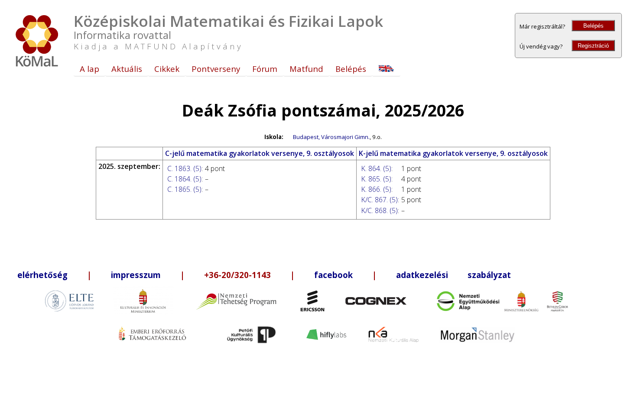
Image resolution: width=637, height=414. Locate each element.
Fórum (264, 68)
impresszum (136, 274)
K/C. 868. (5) (379, 210)
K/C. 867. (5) (379, 199)
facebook (333, 274)
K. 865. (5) (376, 179)
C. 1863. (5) (184, 168)
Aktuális (126, 68)
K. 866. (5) (376, 189)
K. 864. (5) (376, 168)
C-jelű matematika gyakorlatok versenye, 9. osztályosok (259, 153)
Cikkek (166, 68)
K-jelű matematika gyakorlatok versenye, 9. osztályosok (453, 153)
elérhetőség (42, 274)
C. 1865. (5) (184, 189)
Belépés (593, 26)
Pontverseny (216, 68)
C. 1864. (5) (184, 179)
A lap (89, 68)
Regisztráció (593, 45)
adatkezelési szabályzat (453, 274)
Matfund (306, 68)
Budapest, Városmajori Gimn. (331, 137)
